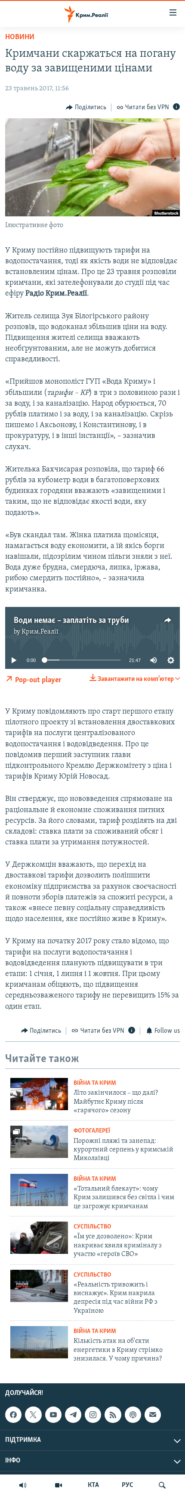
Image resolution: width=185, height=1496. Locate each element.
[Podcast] (133, 1415)
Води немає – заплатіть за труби (71, 620)
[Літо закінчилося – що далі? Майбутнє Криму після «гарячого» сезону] (39, 1094)
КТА (93, 1485)
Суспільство (92, 1227)
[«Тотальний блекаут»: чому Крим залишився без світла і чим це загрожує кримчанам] (39, 1190)
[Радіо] (23, 1485)
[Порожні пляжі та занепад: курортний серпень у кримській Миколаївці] (39, 1142)
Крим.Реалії (40, 631)
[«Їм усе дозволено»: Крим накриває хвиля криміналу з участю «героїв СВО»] (39, 1238)
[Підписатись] (153, 1415)
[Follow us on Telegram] (73, 1415)
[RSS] (113, 1415)
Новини (19, 37)
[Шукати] (162, 1485)
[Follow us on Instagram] (93, 1415)
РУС (127, 1485)
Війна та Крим (95, 1083)
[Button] (86, 107)
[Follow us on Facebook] (13, 1415)
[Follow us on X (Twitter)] (33, 1415)
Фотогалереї (92, 1131)
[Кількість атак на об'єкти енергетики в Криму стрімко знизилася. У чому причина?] (39, 1342)
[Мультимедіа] (58, 1485)
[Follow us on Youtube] (53, 1415)
